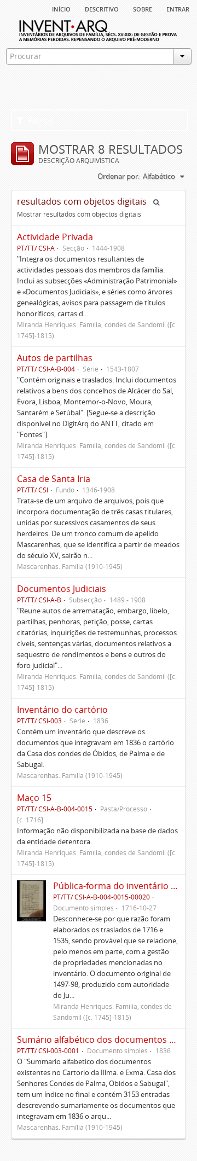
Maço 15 (34, 798)
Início (61, 8)
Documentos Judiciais (61, 589)
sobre (142, 8)
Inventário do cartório (62, 710)
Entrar (177, 8)
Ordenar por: (118, 176)
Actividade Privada (55, 237)
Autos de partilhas (54, 358)
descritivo (102, 8)
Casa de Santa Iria (53, 479)
